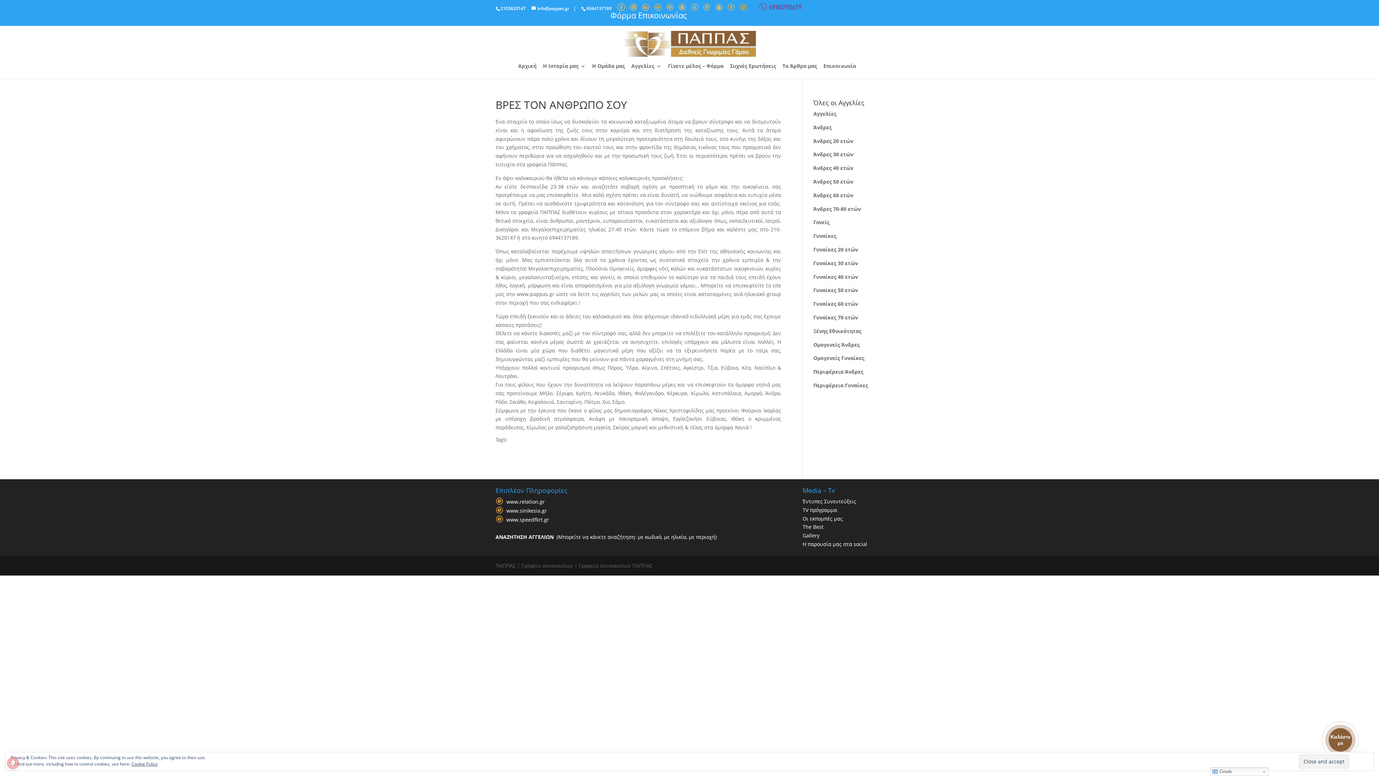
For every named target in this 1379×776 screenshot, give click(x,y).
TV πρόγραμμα (820, 510)
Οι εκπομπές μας (823, 518)
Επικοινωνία (839, 66)
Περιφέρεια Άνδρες (838, 371)
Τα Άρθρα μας (800, 66)
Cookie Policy (144, 764)
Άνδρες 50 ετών (833, 181)
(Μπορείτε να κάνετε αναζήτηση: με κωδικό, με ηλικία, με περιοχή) (606, 537)
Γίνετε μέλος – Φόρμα (696, 66)
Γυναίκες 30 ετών (835, 263)
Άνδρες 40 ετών (833, 168)
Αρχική (527, 66)
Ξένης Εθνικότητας (837, 331)
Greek (1225, 771)
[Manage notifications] (13, 763)
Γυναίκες (824, 235)
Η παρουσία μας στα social (835, 544)
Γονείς (821, 222)
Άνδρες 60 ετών (833, 195)
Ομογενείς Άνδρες (836, 344)
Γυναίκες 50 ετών (835, 290)
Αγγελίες (642, 66)
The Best (813, 526)
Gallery (811, 535)
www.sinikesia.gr (526, 510)
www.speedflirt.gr (527, 519)
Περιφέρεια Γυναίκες (840, 385)
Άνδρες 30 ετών (833, 154)
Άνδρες (822, 127)
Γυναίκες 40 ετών (835, 276)
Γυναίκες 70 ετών (835, 317)
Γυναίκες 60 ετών (835, 303)
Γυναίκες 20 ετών (835, 249)
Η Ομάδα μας (608, 66)
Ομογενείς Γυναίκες (838, 358)
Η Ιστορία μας (561, 66)
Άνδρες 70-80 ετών (837, 208)
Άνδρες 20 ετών (833, 141)
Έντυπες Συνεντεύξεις (829, 501)
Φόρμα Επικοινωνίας (648, 15)
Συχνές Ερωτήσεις (753, 66)
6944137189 (599, 8)
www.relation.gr (525, 501)
